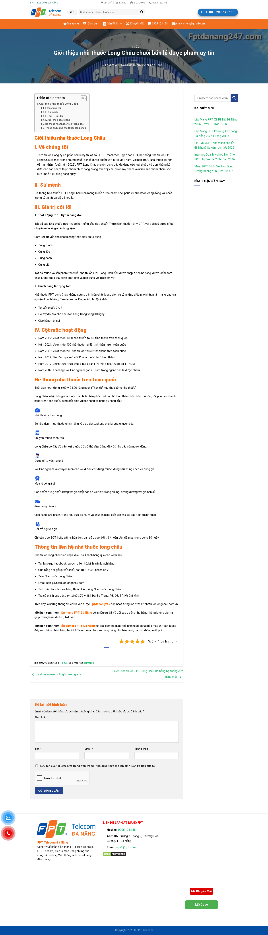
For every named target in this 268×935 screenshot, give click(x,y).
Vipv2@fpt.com (126, 847)
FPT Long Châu (58, 294)
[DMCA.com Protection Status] (114, 853)
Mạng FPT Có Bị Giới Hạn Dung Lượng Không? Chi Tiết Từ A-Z (213, 169)
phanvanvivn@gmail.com (190, 23)
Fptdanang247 (100, 604)
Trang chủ (73, 23)
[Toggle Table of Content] (81, 98)
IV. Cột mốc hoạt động (57, 119)
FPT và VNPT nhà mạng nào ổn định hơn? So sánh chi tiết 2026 (214, 145)
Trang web (141, 748)
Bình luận (41, 717)
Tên (38, 748)
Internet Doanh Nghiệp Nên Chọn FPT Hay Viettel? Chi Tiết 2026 (215, 157)
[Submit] (142, 12)
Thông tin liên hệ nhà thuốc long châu (65, 128)
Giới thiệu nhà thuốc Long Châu (58, 103)
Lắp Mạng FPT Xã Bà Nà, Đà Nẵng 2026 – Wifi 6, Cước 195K (216, 122)
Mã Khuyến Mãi (201, 891)
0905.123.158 (160, 23)
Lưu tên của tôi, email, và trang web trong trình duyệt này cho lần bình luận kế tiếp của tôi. (98, 766)
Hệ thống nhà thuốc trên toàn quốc (64, 124)
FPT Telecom (145, 930)
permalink (88, 662)
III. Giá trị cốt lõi (54, 116)
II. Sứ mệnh (51, 112)
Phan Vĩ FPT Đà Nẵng (150, 65)
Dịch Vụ (92, 23)
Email (88, 748)
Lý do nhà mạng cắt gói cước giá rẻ (58, 674)
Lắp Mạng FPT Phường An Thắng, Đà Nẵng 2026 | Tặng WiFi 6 (215, 133)
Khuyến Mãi (137, 23)
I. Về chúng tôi (53, 108)
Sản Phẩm (113, 23)
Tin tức (134, 46)
